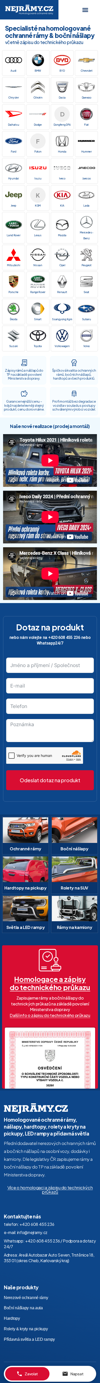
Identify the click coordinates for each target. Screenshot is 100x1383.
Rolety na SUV (74, 888)
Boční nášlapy (74, 848)
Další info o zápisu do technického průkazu (50, 1015)
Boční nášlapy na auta (23, 1308)
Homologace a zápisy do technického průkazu (50, 983)
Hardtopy (12, 1318)
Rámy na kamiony (74, 927)
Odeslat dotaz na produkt (50, 780)
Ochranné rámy (25, 848)
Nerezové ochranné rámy (26, 1297)
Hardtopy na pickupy (25, 888)
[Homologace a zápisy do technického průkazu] (50, 960)
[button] (85, 10)
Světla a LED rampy (25, 927)
